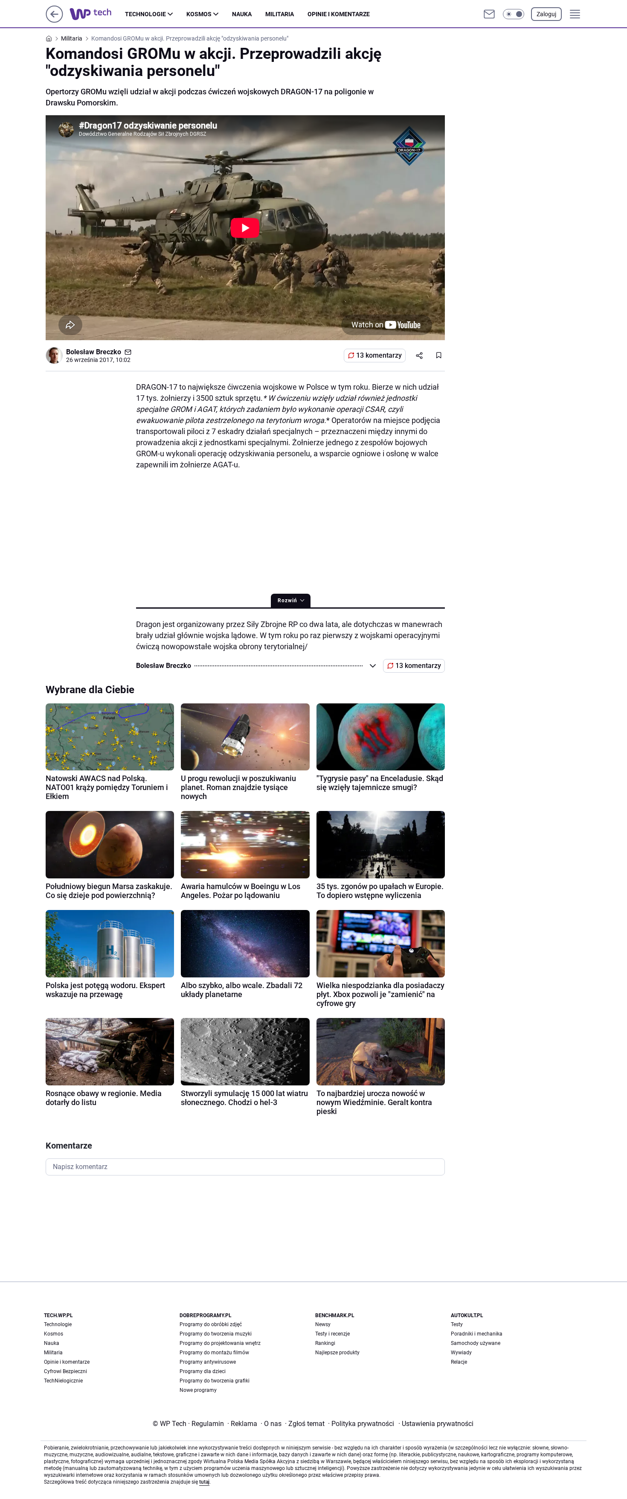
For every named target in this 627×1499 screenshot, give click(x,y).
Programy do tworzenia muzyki (216, 1334)
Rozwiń (287, 601)
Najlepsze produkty (337, 1353)
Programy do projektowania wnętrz (220, 1343)
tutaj (204, 1482)
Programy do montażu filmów (214, 1353)
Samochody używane (475, 1343)
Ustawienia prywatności (435, 1424)
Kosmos (199, 14)
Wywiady (461, 1353)
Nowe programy (198, 1390)
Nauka (242, 14)
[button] (513, 14)
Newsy (323, 1324)
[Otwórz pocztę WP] (489, 14)
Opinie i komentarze (339, 14)
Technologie (145, 14)
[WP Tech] (97, 14)
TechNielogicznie (63, 1381)
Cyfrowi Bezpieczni (65, 1371)
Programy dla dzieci (203, 1371)
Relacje (459, 1362)
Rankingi (325, 1343)
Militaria (279, 14)
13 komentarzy (379, 355)
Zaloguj (546, 14)
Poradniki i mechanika (476, 1334)
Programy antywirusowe (208, 1362)
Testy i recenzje (332, 1334)
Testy (457, 1324)
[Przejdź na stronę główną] (54, 20)
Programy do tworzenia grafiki (215, 1381)
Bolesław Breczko (93, 352)
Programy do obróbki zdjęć (211, 1324)
